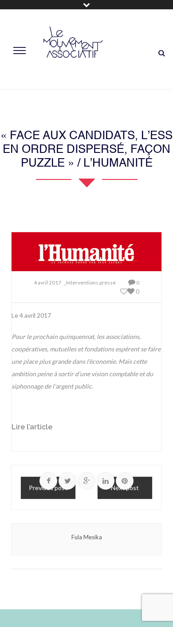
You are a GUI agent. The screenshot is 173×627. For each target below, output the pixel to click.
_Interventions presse (90, 282)
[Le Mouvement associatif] (73, 49)
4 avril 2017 (47, 282)
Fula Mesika (86, 537)
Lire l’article (32, 427)
